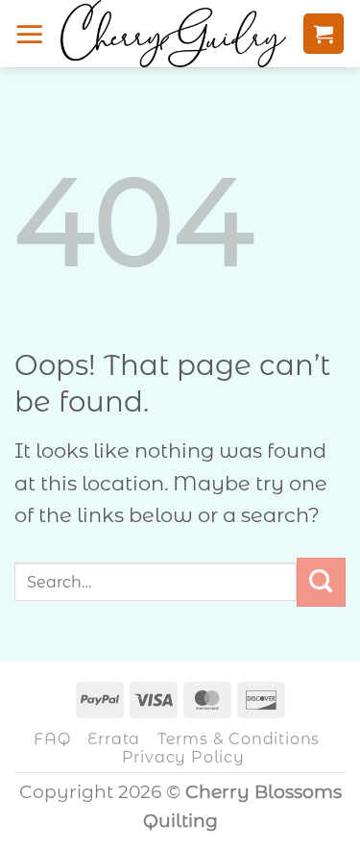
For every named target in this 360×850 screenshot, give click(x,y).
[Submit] (321, 582)
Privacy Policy (183, 756)
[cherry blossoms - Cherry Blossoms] (173, 33)
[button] (29, 34)
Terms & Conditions (238, 738)
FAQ (52, 738)
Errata (113, 738)
